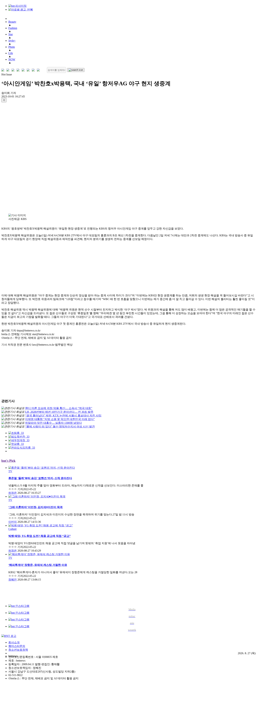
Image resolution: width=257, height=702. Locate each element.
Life (10, 53)
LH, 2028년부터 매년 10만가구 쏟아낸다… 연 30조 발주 (59, 411)
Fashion (12, 28)
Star (10, 34)
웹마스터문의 (16, 646)
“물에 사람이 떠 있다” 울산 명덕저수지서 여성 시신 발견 (60, 426)
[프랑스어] (24, 70)
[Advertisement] (15, 157)
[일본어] (14, 70)
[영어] (8, 70)
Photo (11, 46)
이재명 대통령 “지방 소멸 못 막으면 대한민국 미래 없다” (60, 419)
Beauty (12, 21)
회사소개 (14, 642)
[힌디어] (34, 70)
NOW (11, 59)
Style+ (12, 40)
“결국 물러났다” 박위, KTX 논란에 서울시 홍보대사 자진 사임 (63, 415)
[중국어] (19, 70)
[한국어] (3, 70)
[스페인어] (29, 70)
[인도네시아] (39, 70)
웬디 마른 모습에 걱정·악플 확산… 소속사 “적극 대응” (58, 408)
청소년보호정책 (18, 649)
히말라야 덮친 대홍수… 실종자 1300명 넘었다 (53, 422)
